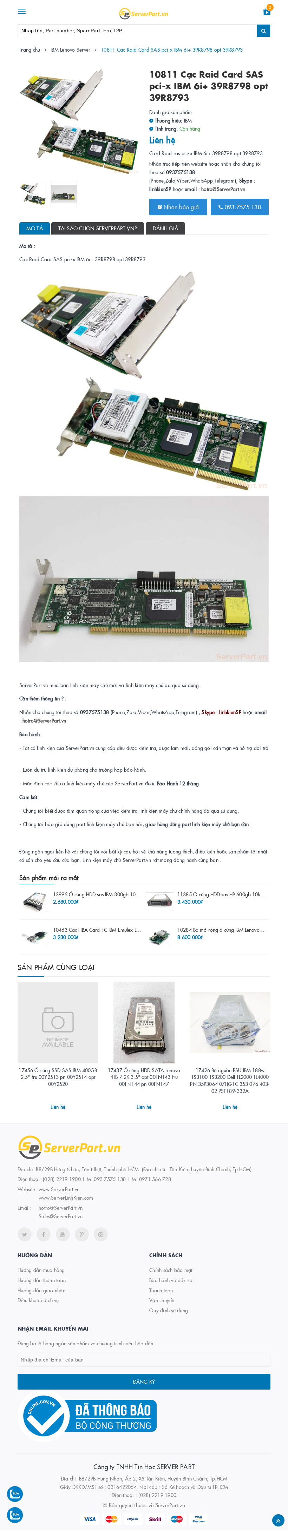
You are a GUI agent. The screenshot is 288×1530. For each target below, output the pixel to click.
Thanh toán (161, 1290)
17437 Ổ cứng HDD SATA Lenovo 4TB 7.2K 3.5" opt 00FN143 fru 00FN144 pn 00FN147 (144, 1077)
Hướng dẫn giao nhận (41, 1290)
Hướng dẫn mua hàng (41, 1269)
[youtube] (63, 1234)
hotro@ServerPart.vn (223, 188)
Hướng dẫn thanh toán (42, 1280)
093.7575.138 (242, 207)
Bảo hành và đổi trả (170, 1280)
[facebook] (44, 1234)
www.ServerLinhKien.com (66, 1197)
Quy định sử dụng (168, 1310)
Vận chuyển (162, 1300)
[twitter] (25, 1234)
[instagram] (101, 1234)
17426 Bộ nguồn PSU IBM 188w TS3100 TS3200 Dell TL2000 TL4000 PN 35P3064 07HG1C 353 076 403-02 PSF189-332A (230, 1080)
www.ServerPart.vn (59, 1189)
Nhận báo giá (180, 207)
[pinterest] (82, 1234)
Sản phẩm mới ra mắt (48, 877)
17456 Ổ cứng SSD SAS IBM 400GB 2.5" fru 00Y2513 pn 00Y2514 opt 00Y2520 (58, 1077)
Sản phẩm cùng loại (56, 967)
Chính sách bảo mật (170, 1269)
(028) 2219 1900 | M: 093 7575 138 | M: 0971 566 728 (107, 1178)
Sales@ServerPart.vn (61, 1216)
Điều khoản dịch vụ (38, 1300)
